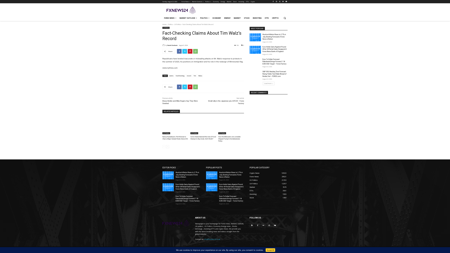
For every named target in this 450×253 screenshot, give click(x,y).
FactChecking (180, 76)
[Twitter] (279, 1)
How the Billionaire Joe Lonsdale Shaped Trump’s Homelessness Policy (229, 139)
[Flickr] (263, 225)
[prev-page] (163, 146)
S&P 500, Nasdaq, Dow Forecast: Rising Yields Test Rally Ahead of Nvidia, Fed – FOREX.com (274, 74)
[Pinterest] (190, 51)
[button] (285, 18)
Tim (194, 76)
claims (171, 76)
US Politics (177, 24)
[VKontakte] (275, 225)
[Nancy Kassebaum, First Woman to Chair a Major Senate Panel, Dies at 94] (175, 125)
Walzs (200, 76)
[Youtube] (286, 1)
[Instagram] (276, 1)
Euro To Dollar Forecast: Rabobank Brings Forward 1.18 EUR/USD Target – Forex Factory (274, 61)
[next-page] (167, 146)
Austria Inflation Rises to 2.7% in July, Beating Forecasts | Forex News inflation (274, 36)
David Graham (172, 45)
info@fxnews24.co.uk (212, 239)
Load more (268, 83)
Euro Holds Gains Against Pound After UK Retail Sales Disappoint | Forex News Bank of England (274, 49)
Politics (170, 24)
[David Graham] (163, 45)
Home (164, 24)
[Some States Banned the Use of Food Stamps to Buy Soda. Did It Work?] (203, 125)
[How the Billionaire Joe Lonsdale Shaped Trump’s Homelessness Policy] (231, 125)
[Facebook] (273, 1)
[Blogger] (252, 225)
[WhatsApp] (195, 51)
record (189, 76)
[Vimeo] (283, 1)
